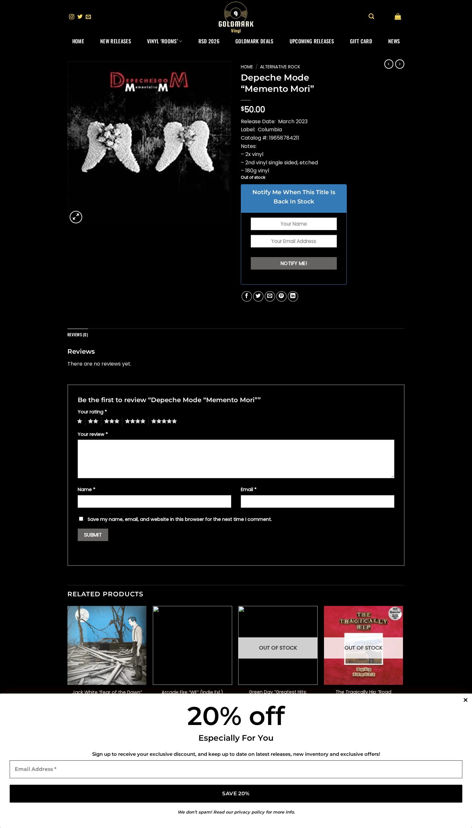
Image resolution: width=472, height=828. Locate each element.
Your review (93, 434)
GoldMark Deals (254, 41)
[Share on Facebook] (246, 296)
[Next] (402, 662)
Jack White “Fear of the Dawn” (107, 692)
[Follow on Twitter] (80, 17)
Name (86, 489)
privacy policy (249, 812)
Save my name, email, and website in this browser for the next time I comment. (180, 519)
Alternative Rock (280, 67)
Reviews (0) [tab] (77, 335)
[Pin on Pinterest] (281, 296)
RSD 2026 (209, 41)
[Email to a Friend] (270, 296)
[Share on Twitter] (258, 296)
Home (78, 41)
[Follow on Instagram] (71, 17)
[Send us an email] (88, 17)
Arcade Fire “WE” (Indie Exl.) (192, 692)
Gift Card (361, 41)
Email (249, 489)
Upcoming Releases (312, 41)
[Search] (371, 16)
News (394, 41)
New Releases (115, 41)
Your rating (92, 412)
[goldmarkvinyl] (236, 17)
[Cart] (398, 16)
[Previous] (68, 662)
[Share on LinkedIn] (293, 296)
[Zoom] (76, 217)
